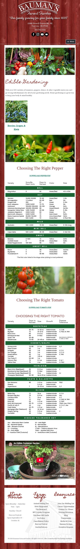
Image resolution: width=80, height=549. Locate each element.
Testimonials (66, 518)
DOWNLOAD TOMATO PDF (40, 307)
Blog (66, 515)
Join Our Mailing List (66, 503)
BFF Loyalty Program (41, 512)
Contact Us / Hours (66, 509)
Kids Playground (41, 506)
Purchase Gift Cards (41, 515)
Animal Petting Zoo (41, 503)
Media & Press (66, 521)
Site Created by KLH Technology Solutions (58, 538)
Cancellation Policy (41, 521)
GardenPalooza (41, 527)
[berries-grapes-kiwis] (16, 111)
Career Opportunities (66, 506)
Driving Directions (66, 512)
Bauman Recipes (66, 524)
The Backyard (41, 509)
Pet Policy (41, 518)
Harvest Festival (41, 524)
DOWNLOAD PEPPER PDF (40, 176)
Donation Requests (66, 527)
